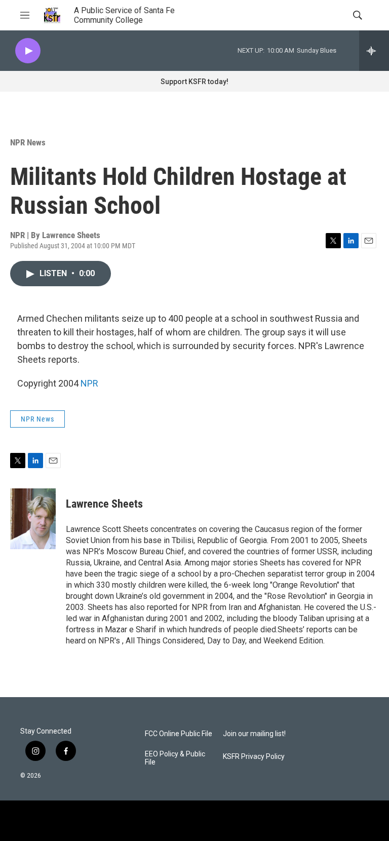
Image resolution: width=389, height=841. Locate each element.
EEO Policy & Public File (175, 758)
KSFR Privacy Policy (254, 756)
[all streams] (374, 50)
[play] (28, 51)
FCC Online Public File (178, 734)
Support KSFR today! (194, 82)
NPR (89, 383)
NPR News (28, 142)
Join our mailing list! (254, 734)
